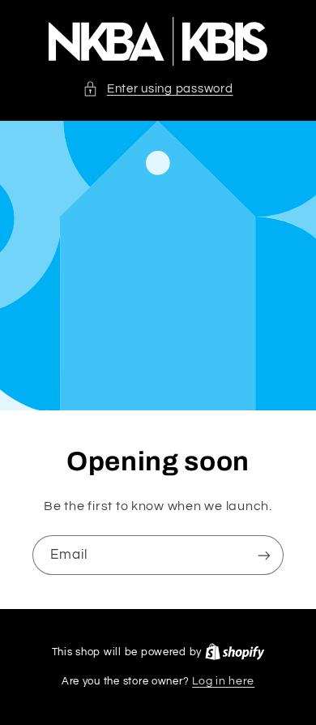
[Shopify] (235, 652)
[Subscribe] (264, 555)
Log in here (223, 681)
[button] (158, 89)
